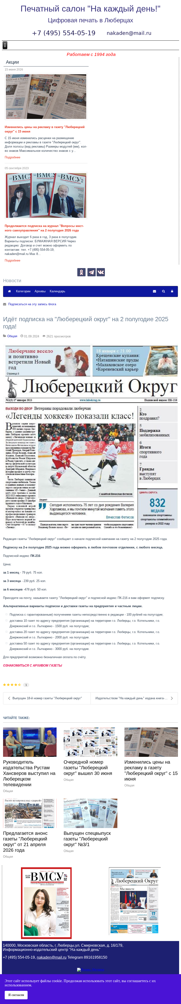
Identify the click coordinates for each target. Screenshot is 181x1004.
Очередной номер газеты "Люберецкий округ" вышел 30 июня (88, 767)
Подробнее (12, 157)
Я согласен (16, 995)
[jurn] (46, 195)
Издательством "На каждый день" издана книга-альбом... (136, 698)
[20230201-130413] (90, 437)
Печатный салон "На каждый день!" (90, 8)
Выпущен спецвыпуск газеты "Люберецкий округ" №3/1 (87, 839)
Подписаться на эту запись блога (32, 304)
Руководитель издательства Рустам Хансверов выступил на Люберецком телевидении (29, 773)
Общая (12, 336)
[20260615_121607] (46, 96)
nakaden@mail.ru (51, 957)
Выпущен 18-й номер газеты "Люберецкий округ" (47, 698)
